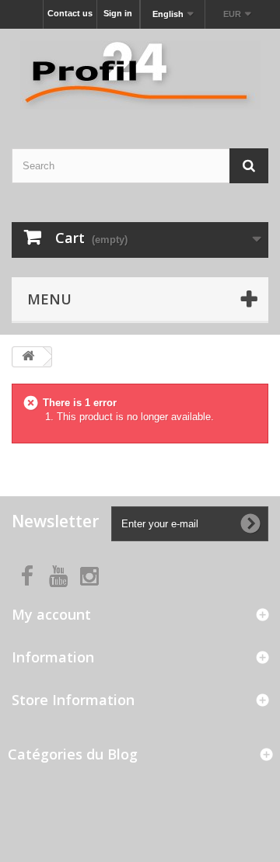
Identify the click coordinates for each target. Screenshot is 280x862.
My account (51, 614)
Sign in (117, 13)
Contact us (70, 13)
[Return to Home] (28, 357)
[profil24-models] (140, 74)
